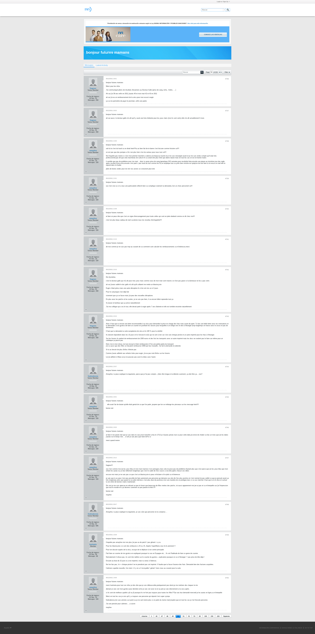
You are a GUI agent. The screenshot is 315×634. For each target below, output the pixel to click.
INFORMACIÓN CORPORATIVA (269, 628)
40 (156, 616)
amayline (93, 150)
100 (205, 616)
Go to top (309, 628)
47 (162, 616)
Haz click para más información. (198, 23)
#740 (227, 209)
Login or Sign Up (222, 1)
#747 (227, 458)
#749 (227, 535)
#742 (227, 270)
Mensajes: (91, 100)
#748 (227, 504)
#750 (227, 578)
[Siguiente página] (221, 72)
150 (212, 616)
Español (7, 628)
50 (178, 616)
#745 (227, 397)
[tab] (89, 65)
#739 (227, 178)
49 (173, 616)
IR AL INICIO (298, 628)
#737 (227, 111)
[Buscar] (228, 9)
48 (167, 616)
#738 (227, 141)
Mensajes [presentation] (89, 65)
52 (189, 616)
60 (200, 616)
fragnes (93, 88)
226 (218, 616)
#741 (227, 239)
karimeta (93, 544)
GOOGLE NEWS (287, 628)
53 (194, 616)
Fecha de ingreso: (93, 96)
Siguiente (226, 616)
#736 (227, 79)
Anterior (144, 616)
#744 (227, 367)
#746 (227, 427)
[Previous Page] (219, 72)
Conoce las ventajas (213, 34)
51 (183, 616)
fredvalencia (93, 376)
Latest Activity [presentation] (102, 65)
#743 (227, 316)
